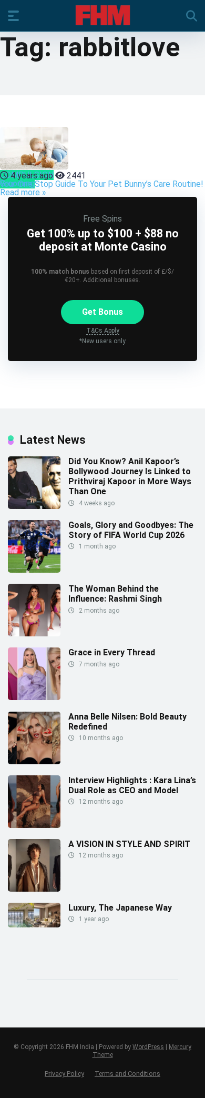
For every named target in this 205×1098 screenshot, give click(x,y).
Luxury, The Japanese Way (120, 908)
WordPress (148, 1047)
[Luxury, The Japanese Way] (34, 925)
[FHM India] (102, 15)
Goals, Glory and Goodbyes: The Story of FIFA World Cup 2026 (130, 530)
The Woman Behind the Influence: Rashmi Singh (115, 594)
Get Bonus (102, 312)
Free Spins (102, 219)
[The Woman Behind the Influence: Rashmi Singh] (34, 633)
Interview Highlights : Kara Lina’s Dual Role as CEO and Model (132, 785)
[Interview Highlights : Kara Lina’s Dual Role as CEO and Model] (34, 825)
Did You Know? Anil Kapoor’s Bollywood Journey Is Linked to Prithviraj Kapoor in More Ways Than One (129, 476)
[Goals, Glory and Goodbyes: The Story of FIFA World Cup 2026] (34, 570)
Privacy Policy (64, 1073)
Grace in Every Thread (111, 652)
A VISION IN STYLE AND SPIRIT (129, 844)
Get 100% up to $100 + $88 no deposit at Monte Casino (103, 240)
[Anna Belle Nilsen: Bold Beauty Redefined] (34, 761)
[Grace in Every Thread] (34, 697)
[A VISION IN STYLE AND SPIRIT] (34, 889)
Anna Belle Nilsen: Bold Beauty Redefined (127, 722)
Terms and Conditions (127, 1073)
